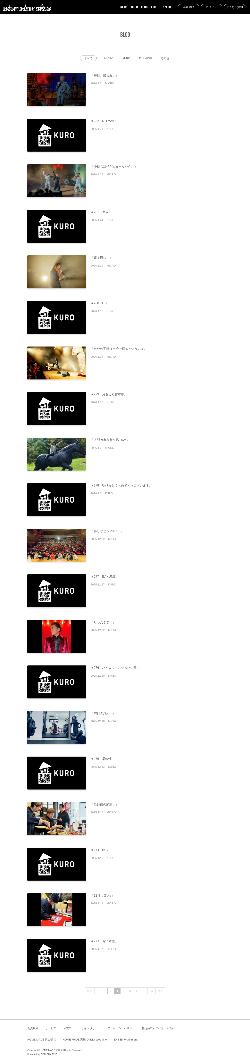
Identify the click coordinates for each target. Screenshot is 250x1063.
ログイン (211, 7)
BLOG (144, 7)
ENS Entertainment (126, 1039)
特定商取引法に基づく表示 (158, 1028)
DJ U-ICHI (145, 58)
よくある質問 (234, 7)
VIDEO (134, 7)
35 (151, 990)
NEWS (123, 7)
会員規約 (32, 1028)
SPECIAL (168, 7)
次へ (160, 990)
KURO (126, 58)
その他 (165, 58)
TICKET (155, 7)
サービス (50, 1028)
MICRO (108, 58)
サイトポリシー (90, 1028)
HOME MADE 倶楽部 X (41, 1039)
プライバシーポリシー (121, 1028)
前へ (89, 990)
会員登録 (188, 7)
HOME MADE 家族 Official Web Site (85, 1039)
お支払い (68, 1028)
